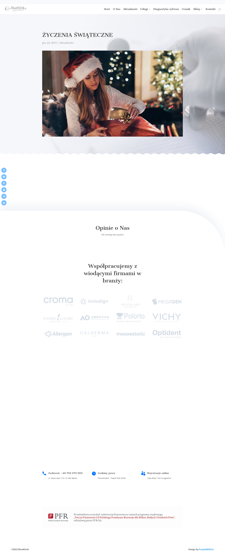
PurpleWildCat (206, 549)
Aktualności (130, 9)
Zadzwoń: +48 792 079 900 (65, 473)
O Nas (116, 9)
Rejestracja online (158, 473)
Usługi (144, 9)
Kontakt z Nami (127, 386)
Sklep (196, 9)
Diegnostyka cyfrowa (166, 9)
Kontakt (211, 9)
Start (107, 9)
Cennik (186, 9)
